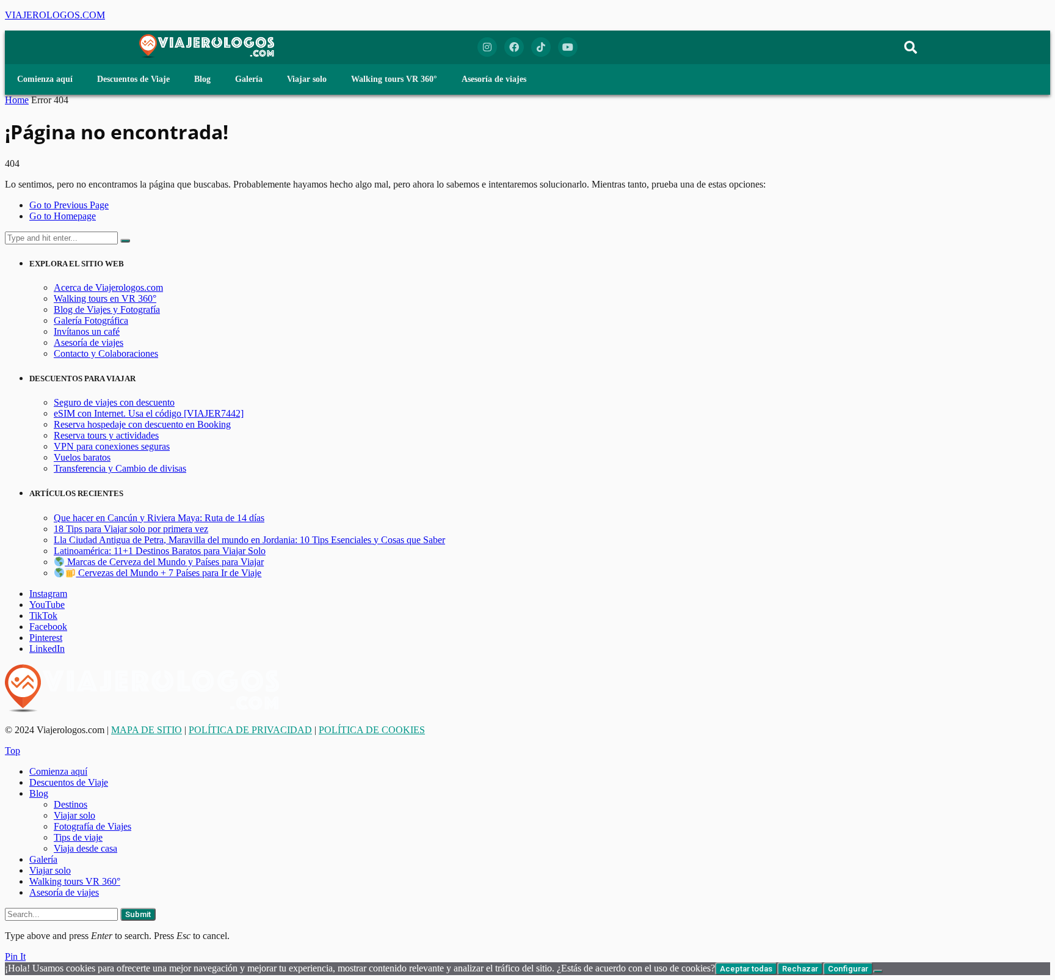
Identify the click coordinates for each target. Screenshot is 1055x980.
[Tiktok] (541, 47)
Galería (249, 79)
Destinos (70, 804)
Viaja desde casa (85, 848)
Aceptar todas (746, 968)
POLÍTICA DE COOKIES (372, 730)
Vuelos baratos (82, 457)
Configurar (848, 968)
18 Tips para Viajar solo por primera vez (131, 529)
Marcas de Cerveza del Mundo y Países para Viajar (164, 562)
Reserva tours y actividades (106, 435)
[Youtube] (568, 47)
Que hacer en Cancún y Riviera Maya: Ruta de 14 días (159, 518)
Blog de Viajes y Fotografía (107, 309)
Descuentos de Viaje (133, 79)
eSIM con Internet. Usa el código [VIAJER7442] (149, 413)
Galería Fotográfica (91, 320)
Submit (138, 914)
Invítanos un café (87, 331)
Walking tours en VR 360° (105, 298)
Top (12, 750)
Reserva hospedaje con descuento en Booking (142, 424)
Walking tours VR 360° (394, 79)
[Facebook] (514, 47)
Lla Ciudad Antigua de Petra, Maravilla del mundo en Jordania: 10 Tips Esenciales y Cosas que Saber (249, 540)
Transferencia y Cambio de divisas (120, 468)
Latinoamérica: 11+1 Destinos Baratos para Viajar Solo (160, 551)
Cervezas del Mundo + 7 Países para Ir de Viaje (168, 573)
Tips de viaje (78, 837)
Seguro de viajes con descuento (114, 402)
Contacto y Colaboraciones (106, 353)
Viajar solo (307, 79)
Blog (202, 79)
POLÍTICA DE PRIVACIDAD (250, 730)
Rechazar (800, 968)
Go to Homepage (62, 216)
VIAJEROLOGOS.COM (55, 15)
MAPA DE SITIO (146, 730)
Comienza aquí (45, 79)
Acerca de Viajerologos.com (108, 287)
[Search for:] (62, 237)
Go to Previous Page (69, 205)
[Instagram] (487, 47)
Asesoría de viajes (494, 79)
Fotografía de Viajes (92, 826)
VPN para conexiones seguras (112, 446)
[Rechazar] (878, 971)
